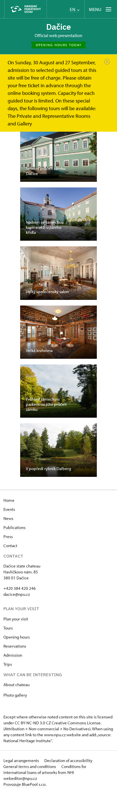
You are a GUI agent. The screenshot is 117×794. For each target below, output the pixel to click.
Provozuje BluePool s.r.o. (24, 784)
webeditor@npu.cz (20, 778)
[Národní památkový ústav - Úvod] (25, 9)
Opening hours (16, 637)
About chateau (16, 684)
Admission (12, 655)
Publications (14, 527)
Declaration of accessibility (68, 760)
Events (9, 509)
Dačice (58, 27)
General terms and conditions (30, 766)
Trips (7, 664)
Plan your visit (15, 619)
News (8, 518)
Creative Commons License (76, 722)
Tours (8, 628)
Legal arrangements (21, 760)
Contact (10, 545)
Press (8, 536)
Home (8, 500)
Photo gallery (15, 695)
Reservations (14, 646)
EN (73, 9)
